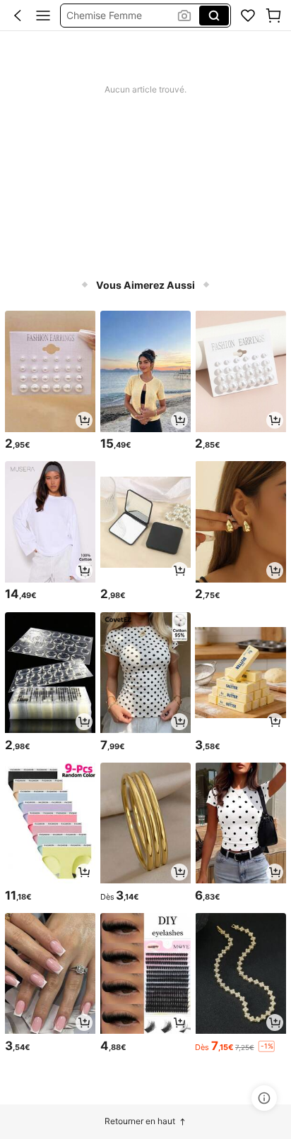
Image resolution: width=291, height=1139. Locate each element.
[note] (266, 1046)
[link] (248, 15)
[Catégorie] (43, 15)
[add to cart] (84, 420)
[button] (17, 15)
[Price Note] (264, 1098)
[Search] (214, 15)
